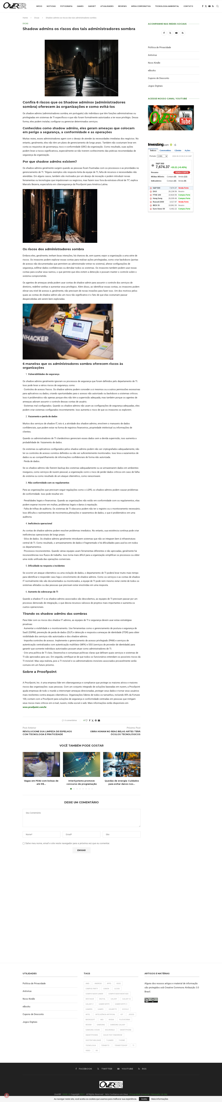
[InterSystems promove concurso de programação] (81, 764)
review (89, 1025)
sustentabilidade (93, 1040)
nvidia (111, 1020)
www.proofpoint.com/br (35, 707)
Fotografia (66, 6)
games (100, 1009)
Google (125, 1009)
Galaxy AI (126, 999)
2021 (82, 1094)
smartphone (125, 1030)
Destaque (90, 999)
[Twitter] (206, 6)
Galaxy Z (89, 1004)
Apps (109, 984)
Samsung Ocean (93, 1030)
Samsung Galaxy (117, 1025)
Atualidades (107, 6)
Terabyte (105, 1045)
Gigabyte (113, 1009)
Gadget (92, 6)
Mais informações (159, 1099)
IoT (122, 1014)
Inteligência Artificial (105, 1014)
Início (39, 6)
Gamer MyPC (104, 1004)
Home (25, 18)
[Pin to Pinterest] (96, 720)
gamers (89, 1009)
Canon (106, 989)
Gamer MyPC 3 (121, 1004)
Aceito (144, 1099)
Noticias (51, 6)
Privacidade (135, 1094)
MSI (101, 1020)
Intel (88, 1014)
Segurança (110, 1030)
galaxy (114, 999)
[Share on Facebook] (89, 720)
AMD (87, 984)
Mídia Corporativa (141, 6)
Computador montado (118, 994)
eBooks (152, 70)
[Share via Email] (99, 720)
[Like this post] (86, 720)
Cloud (117, 989)
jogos (131, 1014)
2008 (64, 1094)
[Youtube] (209, 6)
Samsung (101, 1025)
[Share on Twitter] (93, 720)
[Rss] (213, 6)
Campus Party (92, 989)
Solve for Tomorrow (112, 1035)
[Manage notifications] (6, 1095)
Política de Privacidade (159, 47)
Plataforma (124, 1020)
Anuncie (145, 1094)
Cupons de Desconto (158, 78)
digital (102, 999)
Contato (188, 6)
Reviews (122, 6)
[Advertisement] (173, 344)
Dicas (36, 18)
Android (98, 984)
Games (80, 6)
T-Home (122, 1040)
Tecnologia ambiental (167, 6)
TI (133, 1045)
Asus (118, 984)
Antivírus (152, 55)
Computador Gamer (94, 994)
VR (97, 1051)
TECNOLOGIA (91, 1045)
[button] (26, 770)
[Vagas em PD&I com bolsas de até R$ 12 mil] (41, 764)
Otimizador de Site (159, 1094)
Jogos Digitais (155, 86)
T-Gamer (109, 1040)
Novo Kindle (154, 62)
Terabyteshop (121, 1045)
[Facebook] (202, 6)
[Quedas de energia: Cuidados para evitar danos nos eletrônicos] (121, 764)
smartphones (92, 1035)
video (88, 1051)
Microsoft (90, 1020)
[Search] (217, 6)
